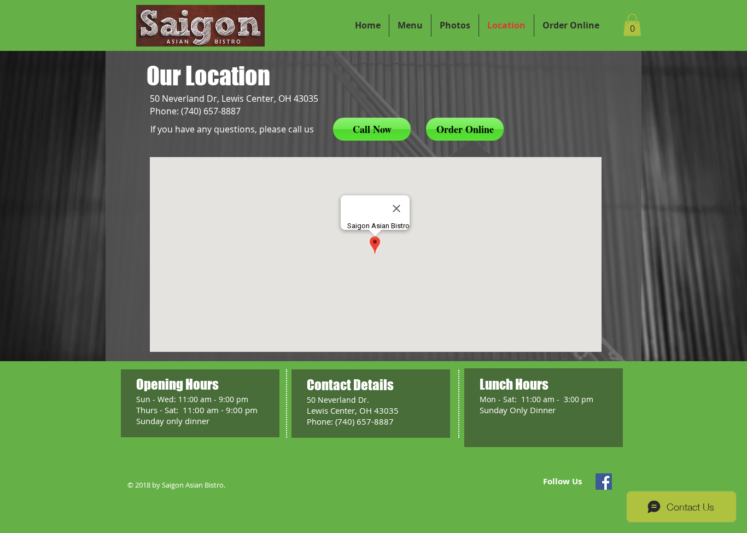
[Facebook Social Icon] (604, 481)
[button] (632, 25)
